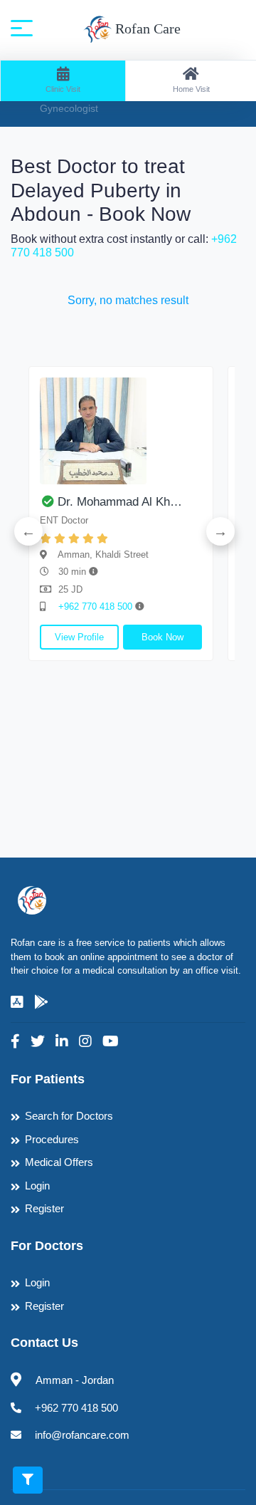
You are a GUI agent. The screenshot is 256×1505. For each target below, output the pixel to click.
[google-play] (41, 1002)
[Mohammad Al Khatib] (121, 430)
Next (220, 531)
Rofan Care (146, 28)
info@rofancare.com (82, 1435)
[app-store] (17, 1002)
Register (44, 1208)
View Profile (79, 637)
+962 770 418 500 (96, 606)
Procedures (52, 1139)
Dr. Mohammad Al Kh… (120, 502)
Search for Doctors (69, 1116)
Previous (28, 531)
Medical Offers (59, 1162)
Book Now (162, 637)
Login (37, 1185)
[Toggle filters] (28, 1480)
